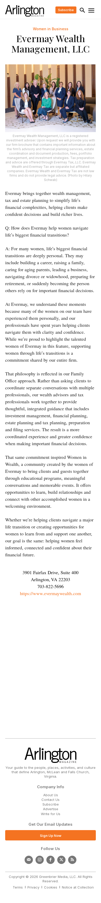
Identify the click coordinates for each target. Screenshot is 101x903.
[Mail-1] (29, 860)
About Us (50, 795)
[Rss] (72, 860)
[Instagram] (39, 860)
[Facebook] (50, 860)
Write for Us (50, 814)
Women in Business (50, 29)
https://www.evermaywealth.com (50, 593)
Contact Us (50, 800)
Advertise (50, 809)
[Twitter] (61, 860)
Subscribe (50, 804)
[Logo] (24, 11)
